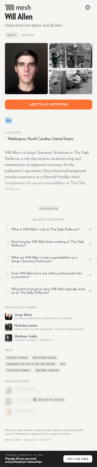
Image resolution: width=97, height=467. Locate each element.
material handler (47, 370)
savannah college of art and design (31, 364)
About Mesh (13, 440)
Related (28, 35)
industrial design (44, 357)
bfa (63, 364)
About (11, 35)
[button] (30, 440)
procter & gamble (18, 370)
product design (17, 357)
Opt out (45, 440)
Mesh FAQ (30, 440)
